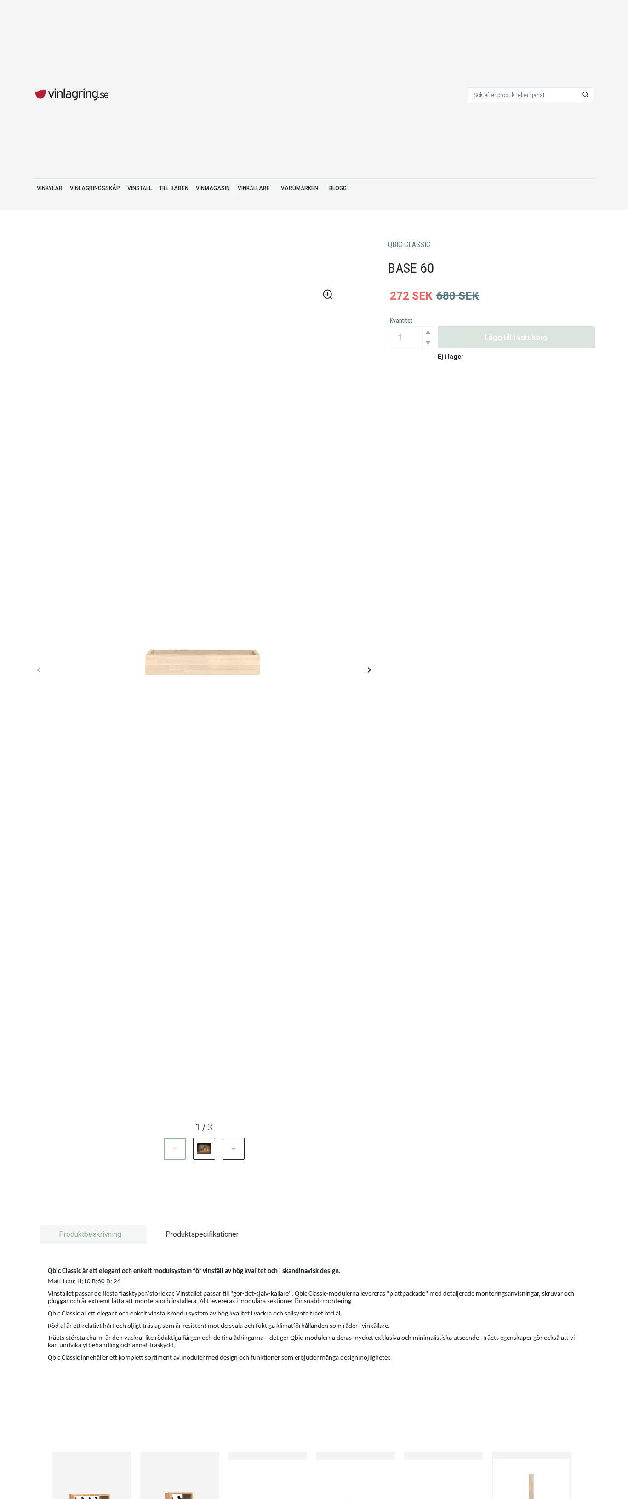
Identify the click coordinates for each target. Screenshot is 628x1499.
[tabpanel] (314, 1316)
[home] (71, 95)
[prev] (39, 670)
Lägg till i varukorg (516, 337)
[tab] (93, 1234)
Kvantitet (401, 320)
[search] (585, 94)
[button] (428, 332)
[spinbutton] (412, 337)
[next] (369, 670)
